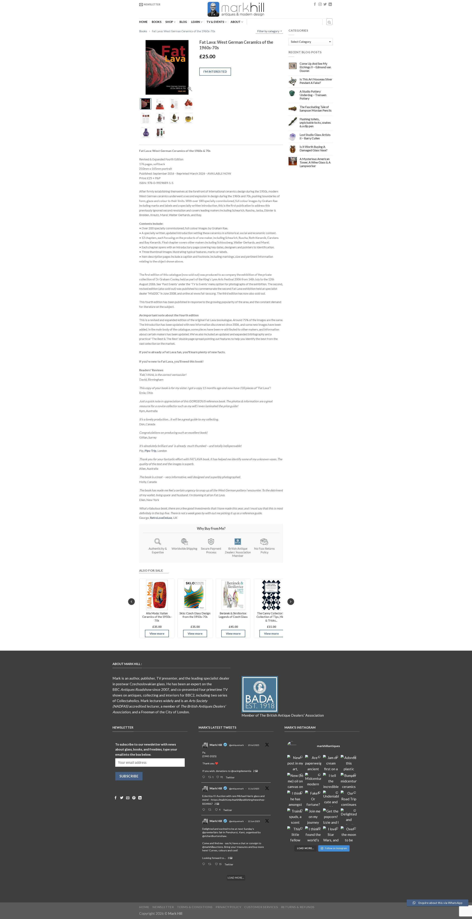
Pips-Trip (150, 450)
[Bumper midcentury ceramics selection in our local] (349, 781)
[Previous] (131, 601)
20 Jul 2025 (253, 745)
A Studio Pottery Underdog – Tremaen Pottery (313, 95)
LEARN (195, 21)
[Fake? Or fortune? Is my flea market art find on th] (313, 799)
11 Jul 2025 (253, 788)
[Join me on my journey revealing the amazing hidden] (313, 816)
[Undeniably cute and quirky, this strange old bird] (331, 799)
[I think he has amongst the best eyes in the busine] (295, 799)
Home (143, 21)
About (235, 21)
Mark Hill (216, 744)
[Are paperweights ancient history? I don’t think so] (313, 763)
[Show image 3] (174, 104)
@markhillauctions (212, 846)
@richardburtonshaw (214, 836)
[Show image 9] (145, 132)
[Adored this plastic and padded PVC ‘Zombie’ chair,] (349, 763)
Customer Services (261, 907)
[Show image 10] (160, 132)
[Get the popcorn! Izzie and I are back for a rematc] (331, 816)
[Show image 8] (188, 118)
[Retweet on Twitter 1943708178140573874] (210, 809)
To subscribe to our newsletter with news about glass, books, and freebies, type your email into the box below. (146, 749)
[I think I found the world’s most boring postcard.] (313, 834)
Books (156, 21)
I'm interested (215, 71)
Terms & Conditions (195, 907)
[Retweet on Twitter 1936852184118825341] (210, 864)
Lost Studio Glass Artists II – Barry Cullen (315, 136)
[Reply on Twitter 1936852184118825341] (204, 864)
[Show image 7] (174, 118)
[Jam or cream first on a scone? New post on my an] (331, 763)
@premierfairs (210, 832)
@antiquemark (236, 745)
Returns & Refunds (298, 907)
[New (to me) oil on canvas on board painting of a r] (295, 781)
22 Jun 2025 (254, 821)
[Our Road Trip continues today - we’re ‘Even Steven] (349, 799)
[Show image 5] (145, 118)
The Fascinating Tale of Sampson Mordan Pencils (316, 108)
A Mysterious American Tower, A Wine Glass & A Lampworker (315, 162)
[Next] (290, 601)
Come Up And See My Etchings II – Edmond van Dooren (315, 67)
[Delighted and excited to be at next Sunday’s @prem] (349, 816)
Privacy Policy (228, 907)
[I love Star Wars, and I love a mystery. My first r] (331, 834)
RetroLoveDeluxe (161, 517)
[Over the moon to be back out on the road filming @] (349, 834)
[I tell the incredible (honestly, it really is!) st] (331, 781)
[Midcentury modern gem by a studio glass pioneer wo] (313, 781)
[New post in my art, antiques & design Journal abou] (295, 763)
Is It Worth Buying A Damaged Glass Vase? (313, 148)
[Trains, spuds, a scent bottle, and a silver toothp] (295, 816)
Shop (169, 21)
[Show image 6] (160, 118)
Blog (183, 21)
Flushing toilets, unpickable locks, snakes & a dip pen (315, 122)
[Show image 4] (188, 104)
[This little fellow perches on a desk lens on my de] (295, 834)
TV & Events (215, 21)
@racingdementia (241, 771)
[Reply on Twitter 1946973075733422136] (204, 777)
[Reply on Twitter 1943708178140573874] (204, 809)
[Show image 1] (145, 104)
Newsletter (163, 907)
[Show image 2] (160, 104)
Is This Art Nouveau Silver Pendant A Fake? (316, 80)
